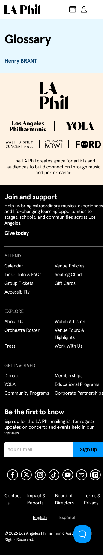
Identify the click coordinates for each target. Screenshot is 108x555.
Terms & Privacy (92, 500)
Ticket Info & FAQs (22, 275)
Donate (11, 376)
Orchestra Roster (22, 330)
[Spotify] (81, 474)
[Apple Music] (95, 474)
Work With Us (68, 346)
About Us (13, 322)
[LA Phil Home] (22, 9)
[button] (99, 9)
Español (67, 518)
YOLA (10, 384)
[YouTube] (67, 474)
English (40, 518)
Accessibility (17, 292)
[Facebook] (12, 474)
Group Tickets (18, 283)
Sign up (88, 449)
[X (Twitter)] (26, 474)
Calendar (13, 266)
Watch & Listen (70, 322)
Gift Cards (65, 283)
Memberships (68, 376)
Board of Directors (64, 500)
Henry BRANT (20, 61)
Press (9, 346)
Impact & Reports (36, 500)
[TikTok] (54, 474)
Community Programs (26, 393)
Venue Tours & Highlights (69, 334)
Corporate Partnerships (79, 393)
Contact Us (12, 500)
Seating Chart (69, 275)
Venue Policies (70, 266)
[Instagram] (40, 474)
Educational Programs (77, 384)
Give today (16, 233)
